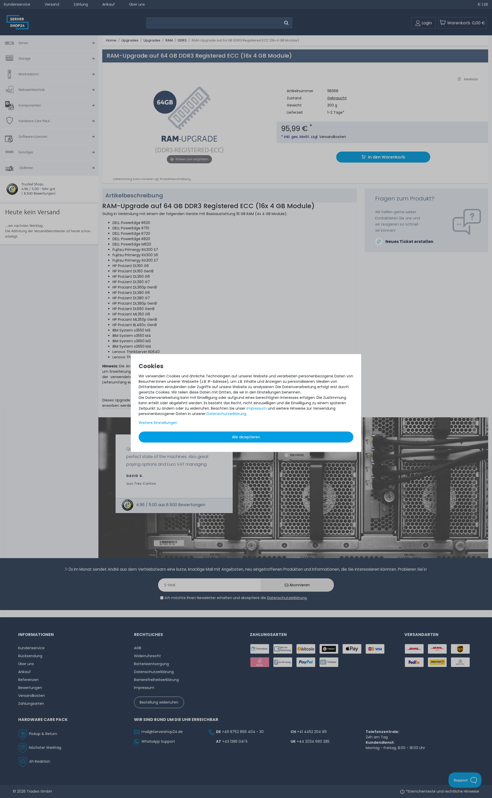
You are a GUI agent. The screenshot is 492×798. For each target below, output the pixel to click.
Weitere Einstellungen (158, 422)
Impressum (257, 408)
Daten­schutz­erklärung (226, 413)
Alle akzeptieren (246, 436)
